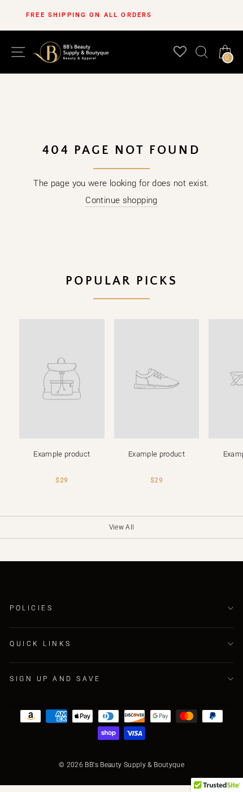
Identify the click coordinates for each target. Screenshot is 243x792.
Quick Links (41, 644)
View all (121, 527)
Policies (31, 608)
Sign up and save (55, 679)
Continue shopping (121, 200)
